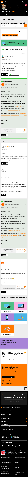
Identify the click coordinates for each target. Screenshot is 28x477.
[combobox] (12, 25)
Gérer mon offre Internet (8, 19)
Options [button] (23, 53)
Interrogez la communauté (10, 35)
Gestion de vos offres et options (8, 342)
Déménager (3, 344)
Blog (21, 14)
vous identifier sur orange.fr (14, 110)
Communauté (8, 11)
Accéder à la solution (15, 74)
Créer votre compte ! (8, 377)
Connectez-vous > (7, 383)
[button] (26, 56)
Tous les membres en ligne (9, 359)
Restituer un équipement (6, 346)
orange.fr (18, 106)
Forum (7, 14)
